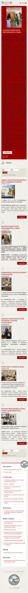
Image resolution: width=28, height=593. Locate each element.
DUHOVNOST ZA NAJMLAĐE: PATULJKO (13, 499)
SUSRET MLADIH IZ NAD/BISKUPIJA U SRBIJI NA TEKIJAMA (14, 544)
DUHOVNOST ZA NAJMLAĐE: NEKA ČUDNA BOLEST (14, 495)
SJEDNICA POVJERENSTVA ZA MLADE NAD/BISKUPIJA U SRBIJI (13, 526)
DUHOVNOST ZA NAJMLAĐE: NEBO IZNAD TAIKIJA (14, 502)
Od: (3, 450)
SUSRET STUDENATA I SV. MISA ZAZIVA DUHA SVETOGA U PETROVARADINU (13, 533)
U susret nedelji (7, 472)
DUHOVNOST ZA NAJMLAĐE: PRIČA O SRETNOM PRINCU (13, 491)
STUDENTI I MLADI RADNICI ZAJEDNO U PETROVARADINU (13, 522)
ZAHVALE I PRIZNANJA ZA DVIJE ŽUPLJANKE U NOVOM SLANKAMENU (12, 321)
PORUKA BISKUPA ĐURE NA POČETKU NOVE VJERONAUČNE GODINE (14, 561)
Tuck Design (16, 587)
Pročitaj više (7, 152)
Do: (12, 450)
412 (14, 455)
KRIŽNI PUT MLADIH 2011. (10, 529)
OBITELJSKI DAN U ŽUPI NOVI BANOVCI (13, 552)
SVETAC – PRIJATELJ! (9, 484)
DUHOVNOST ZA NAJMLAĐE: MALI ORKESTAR (12, 487)
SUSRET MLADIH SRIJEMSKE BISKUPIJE (13, 540)
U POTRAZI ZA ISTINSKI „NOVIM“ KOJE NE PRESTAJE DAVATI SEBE (14, 480)
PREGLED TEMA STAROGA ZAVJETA (12, 469)
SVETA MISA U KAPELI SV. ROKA (12, 367)
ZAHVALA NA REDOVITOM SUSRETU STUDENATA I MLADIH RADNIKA (12, 537)
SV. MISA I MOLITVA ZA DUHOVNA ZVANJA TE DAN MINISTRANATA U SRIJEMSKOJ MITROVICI (14, 512)
